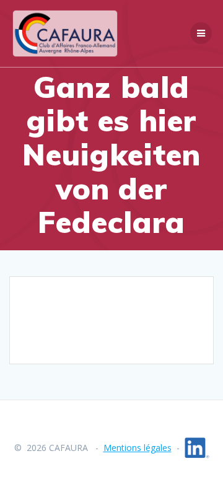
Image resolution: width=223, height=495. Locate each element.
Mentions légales (137, 447)
